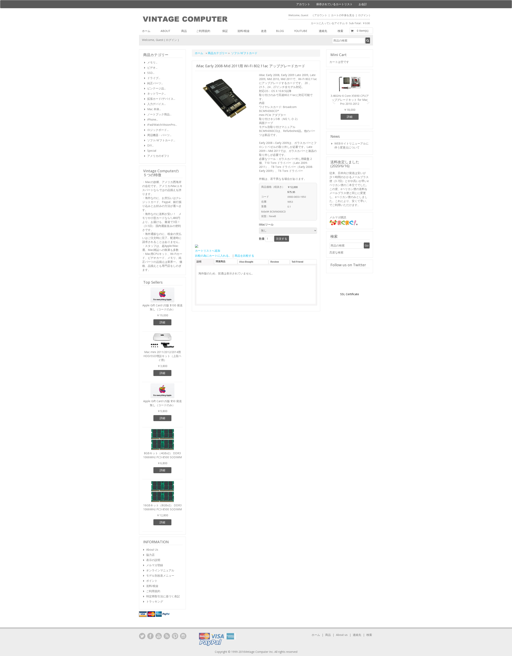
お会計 (363, 4)
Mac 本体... (154, 109)
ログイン (363, 15)
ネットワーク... (156, 93)
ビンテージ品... (156, 88)
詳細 (162, 322)
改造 (264, 31)
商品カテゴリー (218, 53)
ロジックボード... (158, 130)
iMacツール (267, 224)
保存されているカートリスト (334, 4)
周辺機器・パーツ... (159, 135)
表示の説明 (153, 560)
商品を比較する (244, 255)
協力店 (150, 555)
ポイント (151, 581)
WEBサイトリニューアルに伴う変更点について (351, 145)
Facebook (150, 636)
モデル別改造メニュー (160, 575)
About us (342, 635)
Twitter (142, 636)
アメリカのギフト (158, 156)
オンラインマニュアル (160, 570)
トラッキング (154, 601)
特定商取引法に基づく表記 (163, 596)
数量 (262, 238)
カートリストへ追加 (207, 250)
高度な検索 (336, 252)
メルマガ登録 (154, 565)
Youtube (300, 31)
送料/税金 (243, 31)
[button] (332, 100)
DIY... (150, 145)
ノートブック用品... (159, 114)
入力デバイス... (156, 104)
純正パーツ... (155, 83)
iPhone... (152, 119)
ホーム (146, 31)
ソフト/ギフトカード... (161, 140)
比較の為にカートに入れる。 (213, 255)
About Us (152, 549)
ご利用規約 (203, 31)
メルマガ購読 (337, 217)
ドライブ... (153, 78)
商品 (184, 31)
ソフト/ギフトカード (244, 53)
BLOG (280, 31)
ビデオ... (152, 67)
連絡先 (323, 31)
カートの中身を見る (343, 15)
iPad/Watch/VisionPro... (162, 125)
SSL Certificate (349, 294)
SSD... (150, 73)
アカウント (303, 4)
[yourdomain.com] (197, 19)
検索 (340, 31)
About (165, 31)
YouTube (158, 636)
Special (151, 150)
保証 (225, 31)
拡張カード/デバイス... (161, 99)
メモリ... (152, 62)
